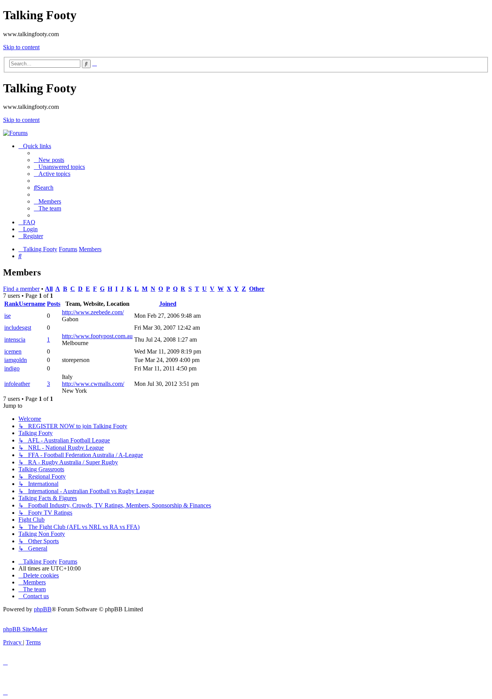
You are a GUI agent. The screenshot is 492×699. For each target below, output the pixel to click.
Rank (11, 303)
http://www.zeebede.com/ (93, 312)
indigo (12, 368)
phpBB (43, 609)
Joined (167, 303)
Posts (53, 303)
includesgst (17, 327)
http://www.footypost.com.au (97, 336)
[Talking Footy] (15, 133)
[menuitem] (49, 160)
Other (256, 288)
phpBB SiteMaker (25, 629)
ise (7, 315)
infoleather (17, 383)
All (49, 288)
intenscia (14, 339)
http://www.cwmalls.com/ (93, 383)
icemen (13, 351)
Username (32, 303)
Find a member (21, 288)
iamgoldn (15, 360)
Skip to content (21, 47)
